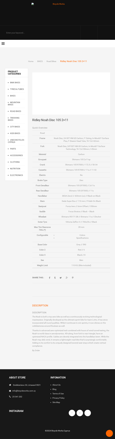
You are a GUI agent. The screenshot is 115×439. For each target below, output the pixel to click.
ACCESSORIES (16, 155)
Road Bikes (51, 61)
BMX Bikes (15, 82)
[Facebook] (72, 413)
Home (30, 61)
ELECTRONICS (16, 175)
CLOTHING (15, 162)
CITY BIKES (15, 127)
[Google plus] (87, 413)
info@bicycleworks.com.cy (24, 391)
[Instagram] (80, 413)
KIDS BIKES (15, 133)
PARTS (13, 149)
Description (40, 305)
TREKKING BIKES (13, 119)
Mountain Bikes (14, 103)
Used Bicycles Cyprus (16, 141)
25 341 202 (17, 397)
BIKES (40, 61)
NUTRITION (15, 168)
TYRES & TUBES (17, 89)
